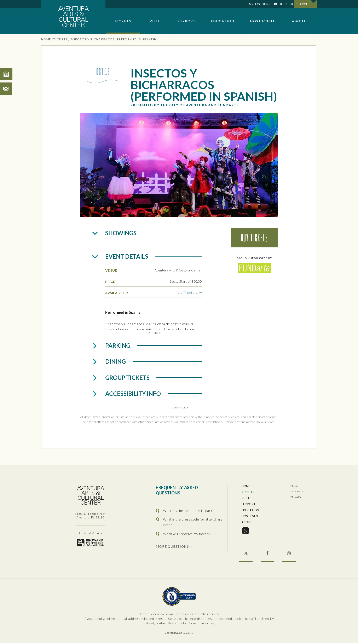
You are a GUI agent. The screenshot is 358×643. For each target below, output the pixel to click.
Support (187, 21)
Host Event (262, 21)
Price (110, 281)
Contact (296, 491)
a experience (179, 633)
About (299, 21)
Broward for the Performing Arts (90, 542)
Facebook (286, 4)
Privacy (295, 497)
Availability (116, 293)
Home (46, 39)
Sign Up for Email (275, 4)
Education (223, 21)
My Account (260, 4)
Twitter (280, 4)
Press (294, 486)
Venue (111, 270)
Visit (155, 21)
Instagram (291, 4)
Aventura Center (73, 17)
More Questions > (174, 546)
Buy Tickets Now (189, 292)
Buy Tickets (254, 237)
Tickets (123, 21)
